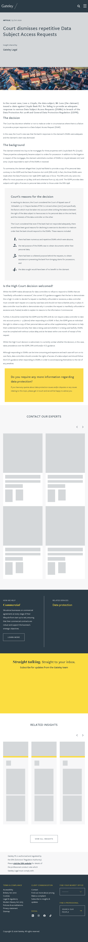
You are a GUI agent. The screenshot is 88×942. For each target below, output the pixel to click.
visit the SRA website (22, 863)
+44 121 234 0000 (8, 492)
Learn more (16, 637)
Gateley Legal (10, 49)
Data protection (62, 605)
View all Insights (44, 839)
